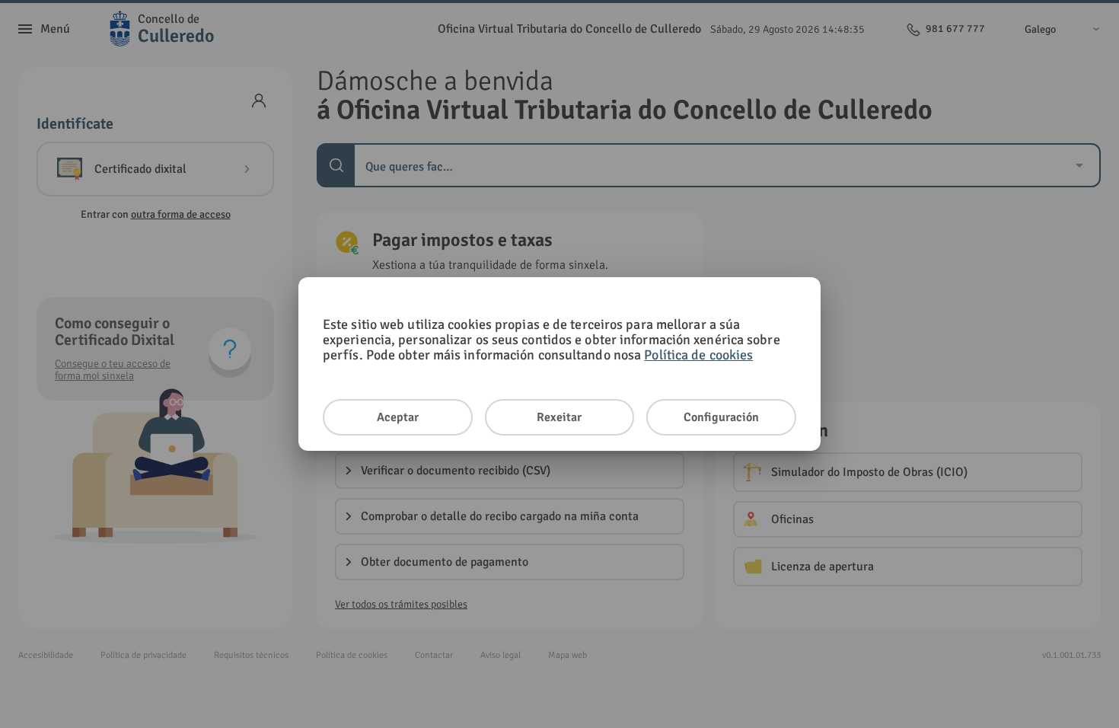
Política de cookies (698, 354)
